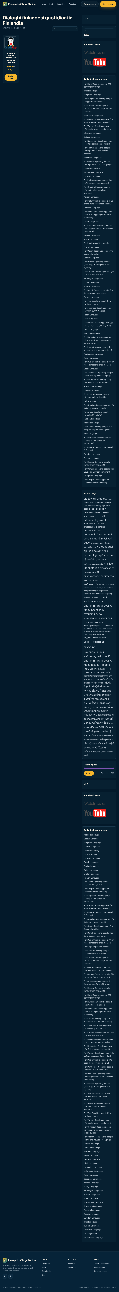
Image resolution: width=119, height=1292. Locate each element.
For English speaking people (96, 243)
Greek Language (91, 369)
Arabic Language (91, 423)
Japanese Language (93, 158)
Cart (51, 4)
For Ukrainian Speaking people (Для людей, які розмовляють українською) (97, 340)
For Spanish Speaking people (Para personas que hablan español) (97, 151)
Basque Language (91, 458)
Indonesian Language (93, 115)
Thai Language (90, 91)
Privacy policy (99, 1267)
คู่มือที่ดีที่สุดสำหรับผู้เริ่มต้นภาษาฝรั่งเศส (97, 686)
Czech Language (91, 221)
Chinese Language (92, 168)
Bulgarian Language (92, 95)
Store (44, 1267)
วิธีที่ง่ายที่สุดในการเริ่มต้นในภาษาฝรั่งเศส (98, 723)
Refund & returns (100, 1271)
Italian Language (91, 358)
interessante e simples (94, 527)
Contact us (60, 4)
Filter (88, 773)
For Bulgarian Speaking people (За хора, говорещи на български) (97, 440)
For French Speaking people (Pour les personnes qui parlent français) (98, 108)
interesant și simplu (95, 520)
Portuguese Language (93, 354)
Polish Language (91, 315)
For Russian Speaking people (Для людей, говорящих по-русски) (97, 265)
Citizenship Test (91, 318)
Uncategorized (90, 1233)
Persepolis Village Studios (19, 4)
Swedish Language (92, 454)
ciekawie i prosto (94, 498)
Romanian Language (93, 386)
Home (43, 4)
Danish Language (91, 258)
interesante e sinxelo (96, 512)
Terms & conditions (101, 1264)
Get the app (108, 4)
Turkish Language (92, 286)
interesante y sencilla (95, 516)
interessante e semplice (95, 523)
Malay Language (91, 239)
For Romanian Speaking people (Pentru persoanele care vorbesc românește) (98, 228)
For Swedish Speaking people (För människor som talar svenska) (97, 190)
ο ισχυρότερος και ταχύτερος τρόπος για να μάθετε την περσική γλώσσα (98, 594)
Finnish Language (91, 297)
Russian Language (92, 419)
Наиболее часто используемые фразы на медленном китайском (98, 625)
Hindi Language (90, 433)
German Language (92, 208)
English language (91, 282)
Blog (43, 1275)
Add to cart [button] (11, 77)
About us (72, 4)
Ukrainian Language (92, 133)
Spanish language (91, 390)
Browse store (90, 4)
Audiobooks (46, 1271)
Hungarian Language (93, 476)
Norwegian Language (93, 278)
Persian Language (92, 235)
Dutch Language (91, 329)
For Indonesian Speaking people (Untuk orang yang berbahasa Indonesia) (98, 215)
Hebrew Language (92, 401)
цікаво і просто (101, 664)
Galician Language (92, 333)
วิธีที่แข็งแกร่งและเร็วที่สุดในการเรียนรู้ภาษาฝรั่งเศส (99, 731)
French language (91, 247)
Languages (46, 1264)
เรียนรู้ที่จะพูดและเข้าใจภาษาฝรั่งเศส (99, 747)
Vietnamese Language (93, 172)
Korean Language (91, 197)
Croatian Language (92, 176)
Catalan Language (92, 137)
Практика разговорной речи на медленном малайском (97, 634)
